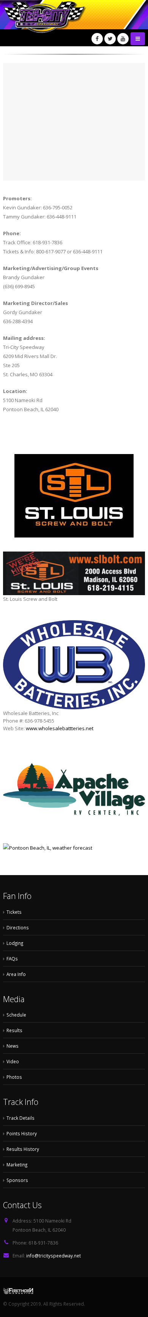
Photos (14, 1077)
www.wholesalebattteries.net (59, 728)
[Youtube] (123, 38)
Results (14, 1030)
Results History (22, 1149)
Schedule (16, 1015)
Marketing (16, 1164)
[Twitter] (110, 38)
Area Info (16, 974)
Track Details (20, 1118)
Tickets (14, 912)
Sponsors (17, 1180)
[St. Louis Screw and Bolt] (74, 495)
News (12, 1046)
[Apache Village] (74, 792)
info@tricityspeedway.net (53, 1256)
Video (12, 1061)
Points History (21, 1133)
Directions (17, 927)
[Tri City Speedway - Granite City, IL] (63, 23)
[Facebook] (97, 38)
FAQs (12, 959)
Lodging (14, 943)
